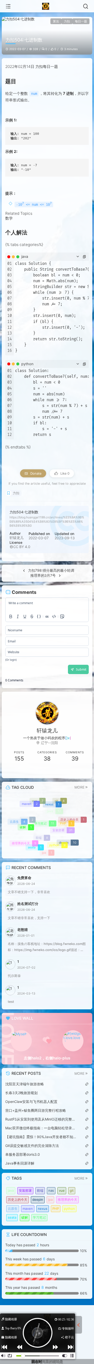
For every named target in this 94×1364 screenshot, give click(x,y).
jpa (50, 1199)
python (69, 1209)
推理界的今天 (67, 1199)
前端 (40, 1190)
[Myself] (21, 1040)
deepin (37, 1199)
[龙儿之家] (47, 6)
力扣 (67, 21)
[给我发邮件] (47, 771)
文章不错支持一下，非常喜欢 (29, 892)
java (11, 1190)
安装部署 (25, 1190)
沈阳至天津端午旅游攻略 (24, 1084)
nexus (42, 1209)
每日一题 (81, 21)
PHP (55, 1209)
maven (28, 1209)
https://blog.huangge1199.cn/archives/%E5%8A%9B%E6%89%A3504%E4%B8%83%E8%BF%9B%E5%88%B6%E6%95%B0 (47, 521)
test (11, 1002)
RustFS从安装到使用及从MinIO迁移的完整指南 (40, 1119)
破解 (24, 1217)
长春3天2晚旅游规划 (21, 1093)
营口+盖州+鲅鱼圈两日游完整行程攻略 (35, 1110)
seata (12, 1217)
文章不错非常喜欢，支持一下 (29, 918)
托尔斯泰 (14, 976)
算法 (56, 21)
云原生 (13, 1209)
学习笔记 (39, 1217)
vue (62, 1190)
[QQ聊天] (19, 771)
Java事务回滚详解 (19, 1163)
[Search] (86, 6)
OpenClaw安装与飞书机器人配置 (31, 1101)
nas (51, 1190)
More (79, 787)
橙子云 (69, 1337)
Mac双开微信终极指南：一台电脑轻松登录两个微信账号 (40, 1128)
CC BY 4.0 (21, 547)
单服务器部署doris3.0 (22, 1154)
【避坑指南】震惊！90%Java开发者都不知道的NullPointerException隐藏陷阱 (40, 1137)
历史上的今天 (17, 1199)
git (72, 1190)
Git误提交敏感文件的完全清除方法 (32, 1145)
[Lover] (72, 1040)
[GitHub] (75, 771)
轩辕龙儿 (17, 537)
